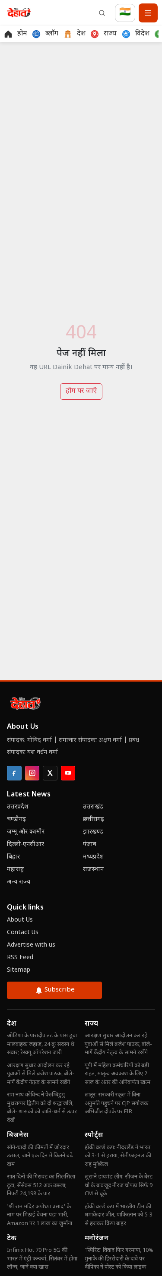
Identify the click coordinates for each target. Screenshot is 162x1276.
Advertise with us (31, 945)
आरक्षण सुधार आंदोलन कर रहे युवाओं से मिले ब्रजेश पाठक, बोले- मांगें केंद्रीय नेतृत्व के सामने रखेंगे (40, 1074)
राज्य (91, 1024)
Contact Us (22, 933)
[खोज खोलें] (101, 12)
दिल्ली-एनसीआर (25, 844)
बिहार (13, 857)
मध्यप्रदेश (93, 857)
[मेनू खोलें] (148, 12)
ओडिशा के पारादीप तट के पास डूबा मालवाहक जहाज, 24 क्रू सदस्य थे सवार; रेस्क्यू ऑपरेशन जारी (42, 1044)
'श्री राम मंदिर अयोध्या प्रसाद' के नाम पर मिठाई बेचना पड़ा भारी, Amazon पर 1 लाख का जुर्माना (39, 1215)
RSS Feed (20, 958)
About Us (20, 920)
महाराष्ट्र (15, 869)
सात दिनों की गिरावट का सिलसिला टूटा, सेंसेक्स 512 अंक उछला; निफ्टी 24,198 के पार (41, 1185)
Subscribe (59, 990)
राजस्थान (93, 869)
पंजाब (89, 844)
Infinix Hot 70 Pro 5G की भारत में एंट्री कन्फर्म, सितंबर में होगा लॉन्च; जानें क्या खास (42, 1259)
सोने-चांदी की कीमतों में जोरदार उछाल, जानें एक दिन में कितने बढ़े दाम (40, 1156)
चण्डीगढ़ (16, 819)
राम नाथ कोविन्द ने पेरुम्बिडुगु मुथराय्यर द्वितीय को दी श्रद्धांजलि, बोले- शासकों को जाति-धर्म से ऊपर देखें (42, 1107)
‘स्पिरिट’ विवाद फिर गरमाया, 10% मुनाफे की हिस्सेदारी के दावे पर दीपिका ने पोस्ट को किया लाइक (119, 1259)
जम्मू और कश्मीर (25, 832)
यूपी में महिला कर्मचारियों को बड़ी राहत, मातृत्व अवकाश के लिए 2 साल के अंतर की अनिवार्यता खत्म (117, 1074)
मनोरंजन (96, 1238)
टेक (11, 1238)
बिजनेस (17, 1135)
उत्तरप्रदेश (18, 807)
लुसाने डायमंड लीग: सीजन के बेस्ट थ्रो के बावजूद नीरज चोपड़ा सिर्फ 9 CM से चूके (118, 1185)
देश (11, 1024)
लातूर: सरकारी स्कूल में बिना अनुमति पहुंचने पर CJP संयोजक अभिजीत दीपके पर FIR (116, 1103)
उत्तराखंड (93, 807)
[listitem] (14, 773)
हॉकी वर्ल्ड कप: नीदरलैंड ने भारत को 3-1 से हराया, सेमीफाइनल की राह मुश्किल (118, 1156)
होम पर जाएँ (81, 391)
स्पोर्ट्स (94, 1135)
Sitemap (18, 970)
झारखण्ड (93, 832)
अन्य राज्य (18, 882)
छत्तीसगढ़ (93, 819)
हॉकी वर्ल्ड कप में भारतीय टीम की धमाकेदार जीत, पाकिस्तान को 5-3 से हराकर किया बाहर (118, 1215)
